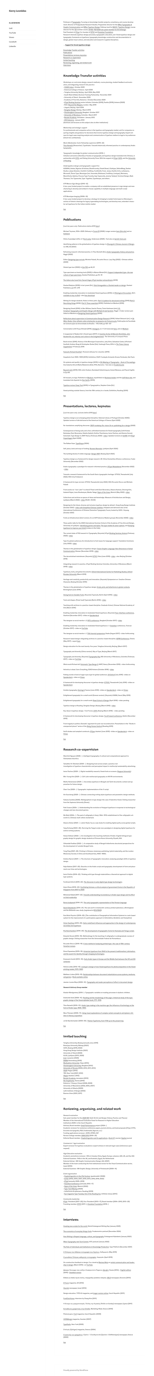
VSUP (65, 1070)
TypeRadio (67, 1324)
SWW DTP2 (85, 1135)
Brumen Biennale (96, 448)
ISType (92, 731)
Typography (76, 22)
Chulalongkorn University (73, 112)
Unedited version (75, 1272)
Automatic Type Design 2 (89, 664)
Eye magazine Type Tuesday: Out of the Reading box (82, 1194)
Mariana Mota (103, 1262)
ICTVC (95, 556)
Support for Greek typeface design (77, 45)
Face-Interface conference (124, 613)
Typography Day (94, 656)
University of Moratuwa (72, 115)
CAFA (120, 158)
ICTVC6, (107, 682)
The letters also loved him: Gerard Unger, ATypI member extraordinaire (88, 280)
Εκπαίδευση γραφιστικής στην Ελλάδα (76, 1309)
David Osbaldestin (69, 907)
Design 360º (95, 454)
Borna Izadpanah (69, 902)
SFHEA (90, 29)
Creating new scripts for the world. (75, 1226)
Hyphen (124, 1138)
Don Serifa (86, 380)
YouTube (12, 32)
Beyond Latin (68, 370)
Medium (125, 329)
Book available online (80, 977)
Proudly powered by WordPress (75, 1370)
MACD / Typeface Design (121, 27)
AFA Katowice (69, 120)
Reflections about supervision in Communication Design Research (86, 318)
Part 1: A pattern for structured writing (111, 300)
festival (94, 726)
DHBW (65, 1060)
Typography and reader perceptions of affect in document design (109, 982)
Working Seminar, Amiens (118, 533)
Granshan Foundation (105, 32)
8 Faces (66, 1283)
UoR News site (127, 377)
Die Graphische (68, 1080)
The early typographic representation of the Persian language (105, 902)
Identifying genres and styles (90, 525)
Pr (64, 55)
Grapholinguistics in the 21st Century (77, 1176)
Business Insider (110, 377)
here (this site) (121, 231)
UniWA (125, 435)
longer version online (100, 1293)
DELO (109, 1277)
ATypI (77, 32)
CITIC (77, 158)
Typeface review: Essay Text (73, 385)
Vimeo (11, 37)
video (105, 435)
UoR (10, 28)
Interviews (67, 65)
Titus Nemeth (68, 145)
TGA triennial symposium (96, 633)
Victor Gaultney (68, 923)
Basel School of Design (101, 700)
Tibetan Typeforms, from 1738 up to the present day (105, 1021)
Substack (66, 234)
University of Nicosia (70, 1068)
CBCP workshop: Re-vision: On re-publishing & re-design (110, 425)
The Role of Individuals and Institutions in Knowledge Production (86, 1247)
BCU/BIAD (97, 910)
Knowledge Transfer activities (73, 50)
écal (64, 1058)
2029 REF (85, 1118)
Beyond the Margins (75, 105)
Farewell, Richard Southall (72, 352)
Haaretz (66, 1288)
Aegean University (124, 771)
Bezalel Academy (70, 117)
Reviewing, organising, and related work (77, 62)
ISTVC (93, 32)
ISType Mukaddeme (114, 466)
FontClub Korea (68, 1298)
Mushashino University (71, 1063)
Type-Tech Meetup (71, 1189)
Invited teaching (69, 60)
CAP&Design (67, 1319)
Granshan (113, 625)
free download (89, 295)
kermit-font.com (120, 239)
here (97, 226)
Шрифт (106, 1270)
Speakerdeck (94, 615)
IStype (65, 1075)
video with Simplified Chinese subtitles (89, 507)
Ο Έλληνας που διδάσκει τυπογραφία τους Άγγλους (81, 1252)
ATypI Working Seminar (72, 102)
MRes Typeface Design (92, 27)
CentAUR (12, 41)
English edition (125, 1270)
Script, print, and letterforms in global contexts (113, 587)
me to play (87, 239)
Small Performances (88, 1125)
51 (96, 231)
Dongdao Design (70, 110)
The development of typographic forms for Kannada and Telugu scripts (109, 931)
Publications (67, 52)
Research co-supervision (72, 57)
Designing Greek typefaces (87, 313)
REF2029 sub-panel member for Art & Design (110, 29)
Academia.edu (119, 365)
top (64, 209)
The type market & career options (112, 525)
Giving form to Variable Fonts (73, 595)
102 (85, 267)
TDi (75, 29)
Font (75, 1314)
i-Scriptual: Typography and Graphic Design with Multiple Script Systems (92, 309)
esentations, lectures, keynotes (76, 55)
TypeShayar (80, 443)
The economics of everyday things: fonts (77, 1231)
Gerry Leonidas (17, 10)
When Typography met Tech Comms (75, 1241)
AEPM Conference (122, 638)
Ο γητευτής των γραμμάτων (73, 1334)
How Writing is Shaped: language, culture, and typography (83, 1236)
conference (113, 716)
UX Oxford (111, 674)
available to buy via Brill (71, 295)
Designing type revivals (76, 259)
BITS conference (93, 620)
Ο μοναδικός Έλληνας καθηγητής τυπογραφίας (79, 1257)
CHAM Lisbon (69, 87)
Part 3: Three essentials (90, 303)
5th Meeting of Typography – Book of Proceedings (117, 362)
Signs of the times (103, 492)
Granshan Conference (72, 1183)
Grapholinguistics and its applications (94, 1138)
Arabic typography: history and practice (120, 252)
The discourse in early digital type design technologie (102, 882)
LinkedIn (12, 46)
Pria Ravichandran (69, 931)
